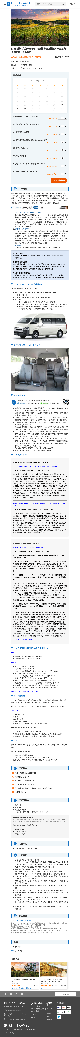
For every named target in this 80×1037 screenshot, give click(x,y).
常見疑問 (39, 1006)
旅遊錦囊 (49, 1019)
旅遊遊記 (49, 1013)
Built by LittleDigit (9, 1033)
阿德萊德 (24, 65)
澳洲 (30, 65)
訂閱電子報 (65, 994)
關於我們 (33, 1008)
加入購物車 (60, 180)
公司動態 (33, 1014)
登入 (12, 951)
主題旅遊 (49, 1016)
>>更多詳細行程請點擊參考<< (23, 640)
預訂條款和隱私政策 (24, 920)
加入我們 (33, 1017)
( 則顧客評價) (25, 62)
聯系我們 (33, 1011)
